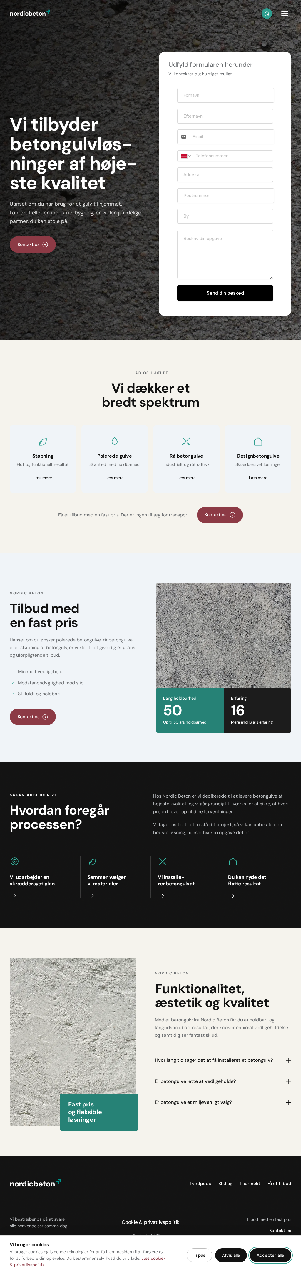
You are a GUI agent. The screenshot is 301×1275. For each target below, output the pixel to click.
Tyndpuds (200, 1183)
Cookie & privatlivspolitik (151, 1222)
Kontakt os (280, 1231)
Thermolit (250, 1183)
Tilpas (199, 1255)
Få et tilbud (279, 1183)
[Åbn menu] (284, 13)
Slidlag (225, 1183)
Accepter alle (270, 1255)
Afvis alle (231, 1255)
